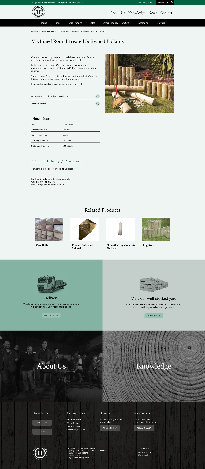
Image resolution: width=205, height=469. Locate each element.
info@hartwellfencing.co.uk (70, 2)
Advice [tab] (36, 161)
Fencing (43, 23)
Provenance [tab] (73, 161)
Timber (58, 23)
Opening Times (146, 2)
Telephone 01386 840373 (43, 2)
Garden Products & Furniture (115, 23)
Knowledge (136, 13)
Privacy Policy (143, 448)
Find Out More (110, 428)
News (153, 13)
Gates (92, 23)
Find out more (51, 315)
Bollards (62, 31)
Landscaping (142, 23)
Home (34, 31)
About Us (117, 13)
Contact (166, 13)
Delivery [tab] (53, 161)
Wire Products (75, 23)
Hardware (160, 23)
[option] (49, 235)
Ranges (41, 31)
